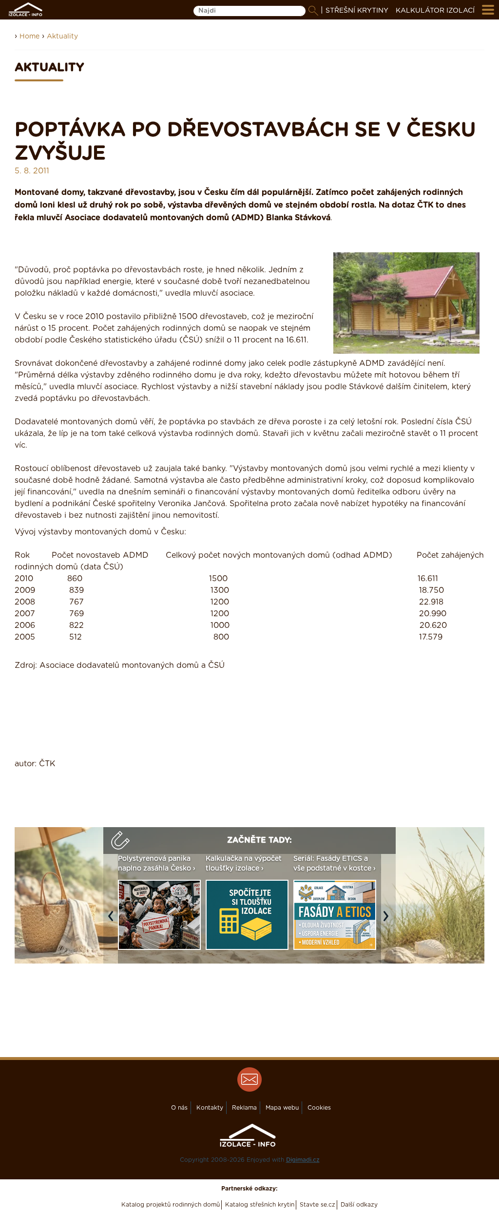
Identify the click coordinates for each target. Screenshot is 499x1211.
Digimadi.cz (303, 1160)
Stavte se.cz (317, 1205)
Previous (113, 920)
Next (388, 920)
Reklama (244, 1108)
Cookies (319, 1108)
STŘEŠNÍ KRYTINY (357, 10)
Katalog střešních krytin (259, 1205)
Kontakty (209, 1108)
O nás (179, 1108)
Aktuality (62, 36)
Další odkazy (359, 1205)
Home (29, 36)
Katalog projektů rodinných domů (170, 1205)
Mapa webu (282, 1108)
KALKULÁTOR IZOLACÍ (435, 10)
